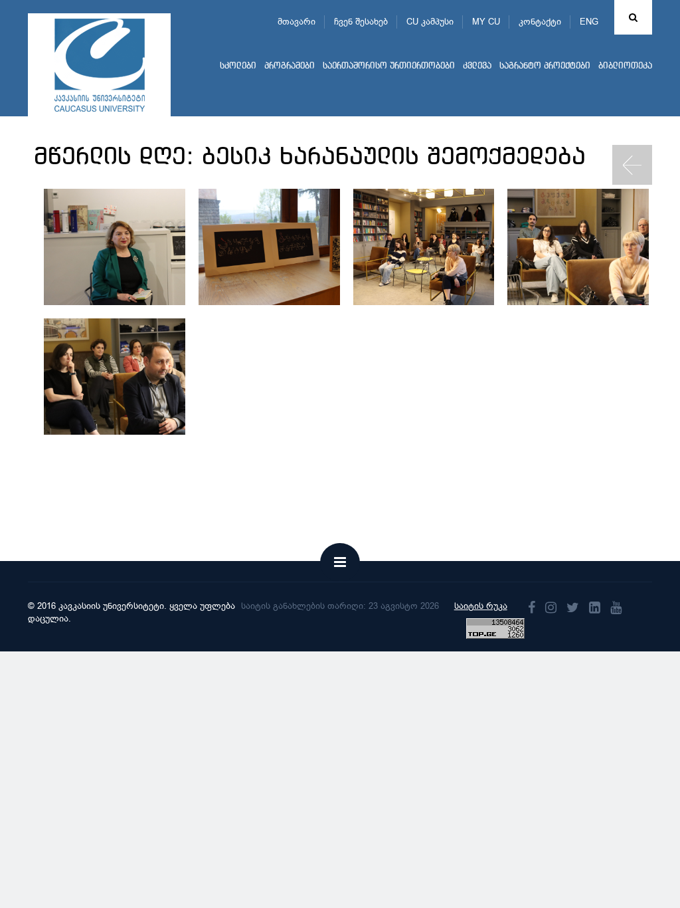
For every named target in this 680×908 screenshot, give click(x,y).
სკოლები (238, 66)
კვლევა (477, 66)
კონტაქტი (540, 21)
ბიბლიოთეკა (625, 66)
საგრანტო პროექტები (544, 66)
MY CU (486, 21)
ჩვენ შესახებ (361, 21)
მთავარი (296, 21)
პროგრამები (289, 66)
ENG (589, 21)
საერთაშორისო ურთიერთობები (389, 66)
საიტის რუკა (480, 606)
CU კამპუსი (430, 21)
